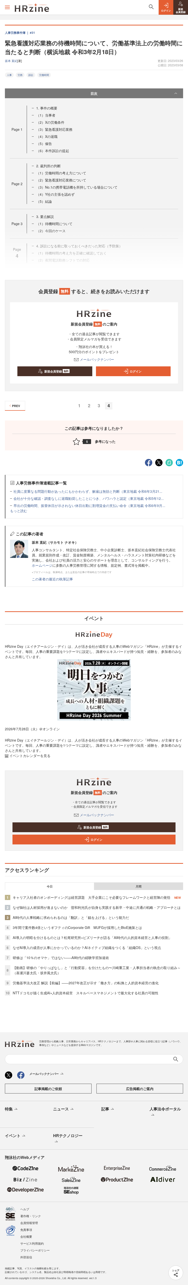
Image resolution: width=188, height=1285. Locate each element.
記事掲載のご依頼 (48, 1088)
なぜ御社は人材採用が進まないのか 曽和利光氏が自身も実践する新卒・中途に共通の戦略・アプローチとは (97, 907)
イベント (13, 1135)
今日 (50, 886)
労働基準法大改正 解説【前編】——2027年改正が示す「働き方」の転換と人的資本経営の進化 (86, 982)
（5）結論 (44, 201)
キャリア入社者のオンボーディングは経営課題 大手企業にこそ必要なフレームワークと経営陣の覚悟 (91, 897)
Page (17, 129)
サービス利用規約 (32, 1243)
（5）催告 (44, 143)
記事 (105, 1109)
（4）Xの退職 (47, 136)
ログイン (135, 371)
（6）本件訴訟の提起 (52, 150)
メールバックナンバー (97, 359)
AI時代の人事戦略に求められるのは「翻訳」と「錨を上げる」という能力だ (71, 917)
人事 (9, 75)
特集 (9, 1109)
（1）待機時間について (54, 223)
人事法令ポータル (165, 1109)
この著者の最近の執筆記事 (52, 578)
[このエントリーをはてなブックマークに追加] (179, 461)
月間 (138, 886)
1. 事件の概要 (46, 108)
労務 (20, 75)
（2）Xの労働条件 (50, 122)
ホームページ (42, 565)
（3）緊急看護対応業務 (54, 129)
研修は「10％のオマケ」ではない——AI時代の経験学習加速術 (61, 957)
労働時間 (44, 75)
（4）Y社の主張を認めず (55, 194)
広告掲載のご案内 (139, 1088)
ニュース (61, 1109)
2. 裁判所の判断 (48, 165)
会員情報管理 (29, 1223)
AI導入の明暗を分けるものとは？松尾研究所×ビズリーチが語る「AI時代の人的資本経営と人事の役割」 (92, 937)
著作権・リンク (30, 1216)
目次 (94, 93)
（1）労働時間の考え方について (61, 172)
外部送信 (26, 1257)
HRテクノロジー (67, 1135)
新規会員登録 (56, 371)
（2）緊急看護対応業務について (61, 180)
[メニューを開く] (7, 7)
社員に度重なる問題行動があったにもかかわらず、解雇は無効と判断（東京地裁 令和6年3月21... (87, 491)
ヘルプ (24, 1209)
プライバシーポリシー (35, 1250)
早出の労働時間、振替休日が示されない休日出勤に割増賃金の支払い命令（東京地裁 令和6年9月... (89, 505)
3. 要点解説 (45, 216)
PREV (16, 406)
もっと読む (18, 510)
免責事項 (26, 1229)
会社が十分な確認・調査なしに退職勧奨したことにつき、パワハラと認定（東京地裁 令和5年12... (88, 498)
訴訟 (30, 75)
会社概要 (26, 1236)
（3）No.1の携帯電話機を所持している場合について (77, 187)
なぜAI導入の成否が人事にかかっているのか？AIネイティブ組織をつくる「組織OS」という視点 (87, 947)
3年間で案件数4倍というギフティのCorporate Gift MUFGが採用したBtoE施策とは (77, 927)
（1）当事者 (45, 115)
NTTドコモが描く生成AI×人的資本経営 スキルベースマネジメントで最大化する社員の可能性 (85, 992)
